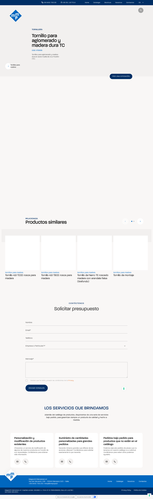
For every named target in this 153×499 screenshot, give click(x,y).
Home (87, 2)
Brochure (107, 2)
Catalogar (96, 2)
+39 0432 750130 (49, 2)
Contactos (130, 2)
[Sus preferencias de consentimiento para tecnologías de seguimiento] (149, 495)
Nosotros (118, 2)
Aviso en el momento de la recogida (66, 497)
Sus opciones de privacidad (84, 497)
